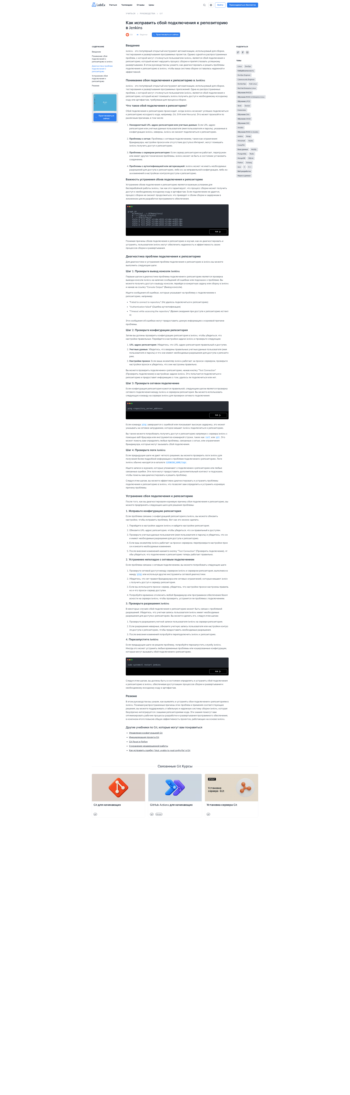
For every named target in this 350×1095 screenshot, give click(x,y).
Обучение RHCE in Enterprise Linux (251, 97)
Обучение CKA (243, 114)
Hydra (250, 141)
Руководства (147, 13)
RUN (217, 232)
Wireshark (241, 141)
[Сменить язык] (210, 5)
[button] (210, 5)
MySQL (254, 149)
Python (240, 162)
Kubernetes (242, 110)
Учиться (113, 5)
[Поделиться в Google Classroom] (247, 52)
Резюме (95, 85)
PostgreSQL (242, 154)
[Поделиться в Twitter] (238, 52)
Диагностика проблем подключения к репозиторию (102, 69)
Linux (240, 66)
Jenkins (240, 136)
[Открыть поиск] (204, 5)
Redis (252, 154)
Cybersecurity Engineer (246, 79)
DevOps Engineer (244, 75)
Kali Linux (253, 84)
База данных (243, 149)
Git (161, 13)
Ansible (240, 128)
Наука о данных (244, 176)
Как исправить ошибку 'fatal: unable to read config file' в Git (159, 750)
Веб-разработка (244, 171)
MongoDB (241, 158)
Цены (151, 5)
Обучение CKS (243, 123)
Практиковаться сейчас (167, 34)
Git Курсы (184, 766)
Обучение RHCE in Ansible (248, 132)
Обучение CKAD (244, 119)
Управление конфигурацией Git (146, 732)
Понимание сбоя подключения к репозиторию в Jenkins (102, 59)
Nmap (248, 136)
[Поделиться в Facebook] (242, 52)
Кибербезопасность (246, 71)
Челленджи (126, 5)
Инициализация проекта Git (144, 737)
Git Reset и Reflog (138, 741)
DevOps (248, 66)
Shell (239, 106)
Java (239, 167)
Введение (96, 52)
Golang (249, 162)
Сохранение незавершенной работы (148, 746)
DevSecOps (242, 84)
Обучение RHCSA (245, 93)
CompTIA (241, 145)
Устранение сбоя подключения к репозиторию (100, 79)
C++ (249, 167)
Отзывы (140, 5)
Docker (247, 106)
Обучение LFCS (244, 101)
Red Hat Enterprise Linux (247, 88)
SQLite (250, 158)
